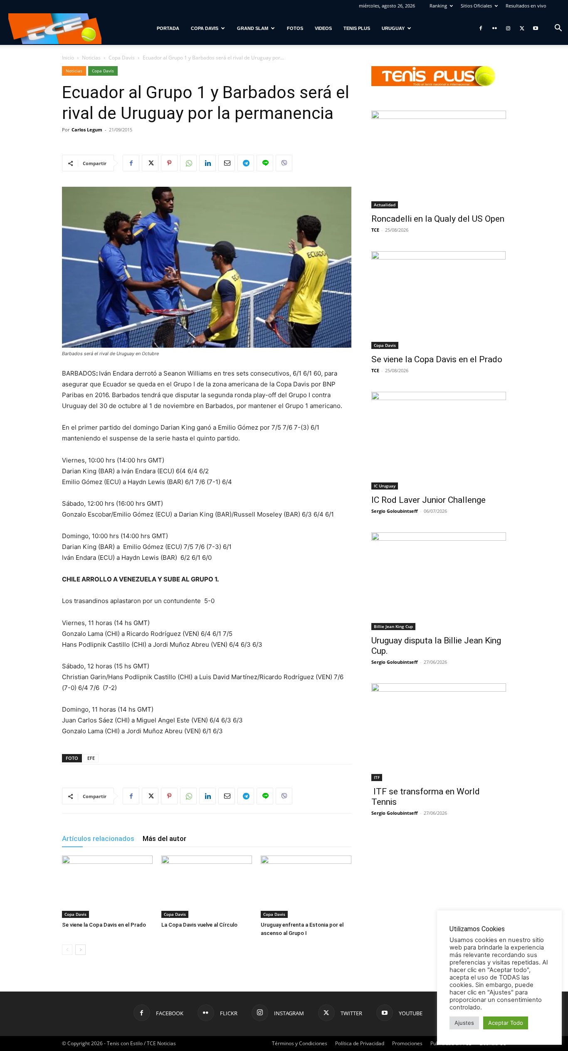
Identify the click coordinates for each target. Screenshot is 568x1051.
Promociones (407, 1043)
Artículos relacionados (98, 838)
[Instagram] (508, 28)
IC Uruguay (384, 486)
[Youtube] (535, 28)
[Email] (226, 163)
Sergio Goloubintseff (394, 511)
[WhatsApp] (188, 163)
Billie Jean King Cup (393, 626)
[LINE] (265, 163)
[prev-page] (67, 950)
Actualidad (384, 205)
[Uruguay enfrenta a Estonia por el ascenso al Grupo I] (306, 887)
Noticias (91, 57)
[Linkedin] (207, 163)
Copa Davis (204, 28)
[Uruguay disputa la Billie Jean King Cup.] (438, 581)
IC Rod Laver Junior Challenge (428, 500)
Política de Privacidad (359, 1043)
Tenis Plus (356, 28)
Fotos (295, 28)
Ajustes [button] (464, 1022)
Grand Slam (252, 28)
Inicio (68, 57)
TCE (375, 230)
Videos (323, 28)
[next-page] (80, 950)
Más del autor (164, 838)
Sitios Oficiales (476, 5)
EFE (91, 758)
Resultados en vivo (526, 5)
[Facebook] (480, 28)
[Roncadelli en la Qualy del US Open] (438, 159)
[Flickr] (494, 28)
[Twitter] (522, 28)
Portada (168, 28)
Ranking (438, 5)
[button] (558, 29)
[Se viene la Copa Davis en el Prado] (107, 887)
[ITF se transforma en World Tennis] (438, 732)
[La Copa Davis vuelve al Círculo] (206, 887)
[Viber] (284, 163)
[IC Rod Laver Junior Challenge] (438, 441)
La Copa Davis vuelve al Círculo (199, 925)
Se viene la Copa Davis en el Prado (104, 925)
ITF (377, 777)
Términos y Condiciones (299, 1043)
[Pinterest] (169, 163)
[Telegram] (245, 163)
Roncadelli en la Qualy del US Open (437, 219)
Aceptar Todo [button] (505, 1022)
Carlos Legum (87, 129)
